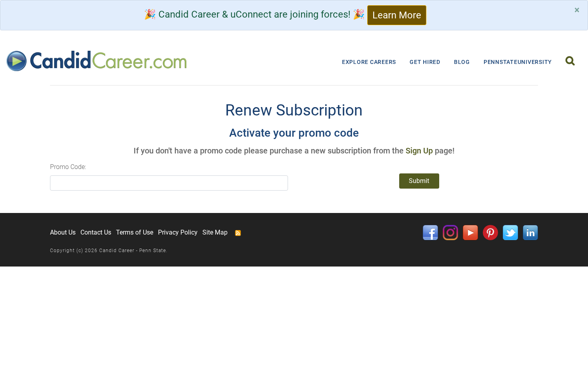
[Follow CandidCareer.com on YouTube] (470, 232)
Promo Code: (68, 167)
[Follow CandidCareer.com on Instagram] (450, 232)
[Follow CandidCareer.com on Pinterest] (490, 232)
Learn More (396, 15)
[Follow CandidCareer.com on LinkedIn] (530, 232)
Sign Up (419, 150)
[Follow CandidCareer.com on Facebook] (430, 232)
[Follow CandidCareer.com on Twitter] (510, 232)
